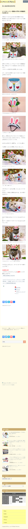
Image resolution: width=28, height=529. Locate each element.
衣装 (5, 329)
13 (20, 498)
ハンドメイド (17, 328)
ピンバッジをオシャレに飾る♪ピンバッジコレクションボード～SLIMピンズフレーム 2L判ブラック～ (17, 450)
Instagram (6, 516)
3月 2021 (14, 493)
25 (13, 501)
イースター (13, 328)
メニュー (25, 1)
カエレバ (17, 293)
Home (5, 511)
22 (3, 501)
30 (7, 503)
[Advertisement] (12, 315)
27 (20, 501)
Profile (5, 513)
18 (13, 500)
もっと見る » (18, 436)
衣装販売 (8, 329)
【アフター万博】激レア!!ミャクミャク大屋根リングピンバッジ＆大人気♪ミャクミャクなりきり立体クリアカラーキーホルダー (17, 458)
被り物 (11, 329)
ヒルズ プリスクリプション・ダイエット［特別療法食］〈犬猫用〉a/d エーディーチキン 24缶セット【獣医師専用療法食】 (14, 281)
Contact (5, 522)
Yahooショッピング (20, 291)
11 (13, 498)
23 (7, 501)
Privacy (5, 519)
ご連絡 (9, 328)
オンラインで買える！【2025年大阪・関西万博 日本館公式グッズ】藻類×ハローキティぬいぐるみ (17, 441)
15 (3, 500)
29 (3, 503)
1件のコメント (16, 329)
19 (17, 500)
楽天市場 (18, 287)
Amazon (18, 289)
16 (7, 500)
